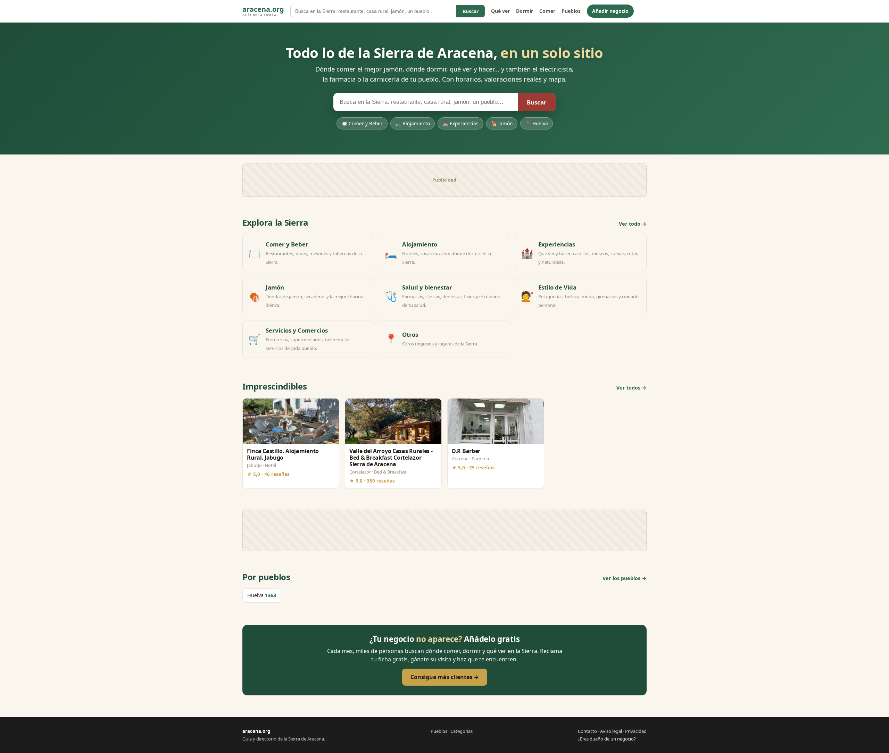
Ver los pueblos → (625, 578)
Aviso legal (611, 731)
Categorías (461, 731)
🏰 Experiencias (460, 123)
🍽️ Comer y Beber (362, 123)
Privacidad (636, 731)
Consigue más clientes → (444, 677)
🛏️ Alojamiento (412, 123)
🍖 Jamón (502, 123)
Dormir (524, 11)
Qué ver (500, 11)
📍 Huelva (536, 123)
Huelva (261, 595)
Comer (547, 11)
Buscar (471, 11)
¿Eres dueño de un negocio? (607, 739)
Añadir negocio (610, 11)
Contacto (587, 731)
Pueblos (571, 11)
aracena (263, 11)
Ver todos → (631, 387)
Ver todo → (633, 223)
